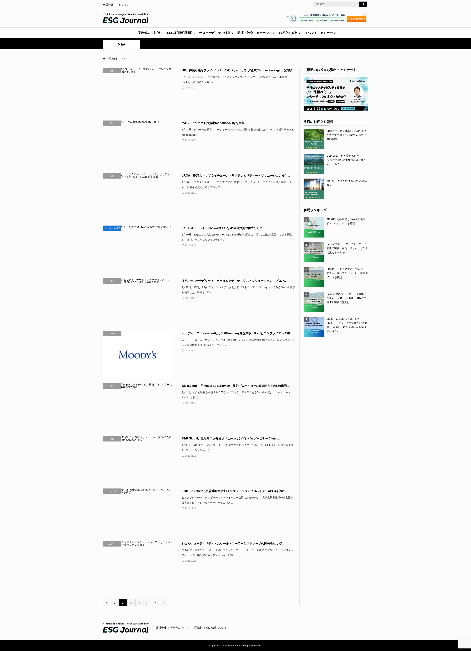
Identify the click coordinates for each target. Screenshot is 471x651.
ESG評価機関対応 (179, 33)
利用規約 (197, 627)
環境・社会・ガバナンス (255, 33)
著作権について (179, 627)
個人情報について (216, 627)
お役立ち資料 (288, 33)
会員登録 (108, 4)
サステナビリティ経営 (215, 33)
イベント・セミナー (319, 33)
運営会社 (161, 627)
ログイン (124, 4)
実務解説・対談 (149, 33)
